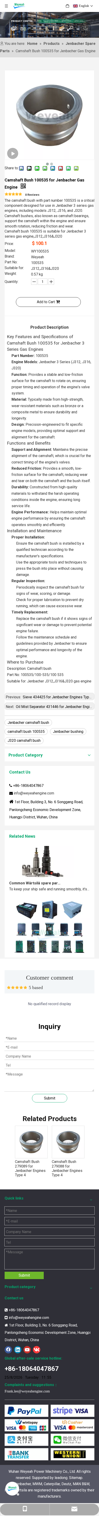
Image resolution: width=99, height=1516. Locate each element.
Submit (49, 1098)
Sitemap (75, 1478)
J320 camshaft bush (24, 740)
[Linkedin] (17, 1349)
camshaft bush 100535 (26, 731)
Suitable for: (14, 268)
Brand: (10, 257)
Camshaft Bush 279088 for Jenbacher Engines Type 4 (67, 1168)
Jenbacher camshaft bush (28, 722)
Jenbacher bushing (68, 731)
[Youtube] (27, 1349)
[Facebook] (8, 1349)
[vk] (36, 1349)
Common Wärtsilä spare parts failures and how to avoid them (35, 879)
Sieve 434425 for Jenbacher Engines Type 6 (58, 697)
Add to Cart (46, 302)
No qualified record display (49, 1004)
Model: (10, 251)
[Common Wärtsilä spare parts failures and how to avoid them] (41, 873)
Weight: (11, 274)
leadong (61, 1478)
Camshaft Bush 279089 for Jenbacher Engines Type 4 (30, 1168)
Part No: (11, 262)
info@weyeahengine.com (34, 793)
